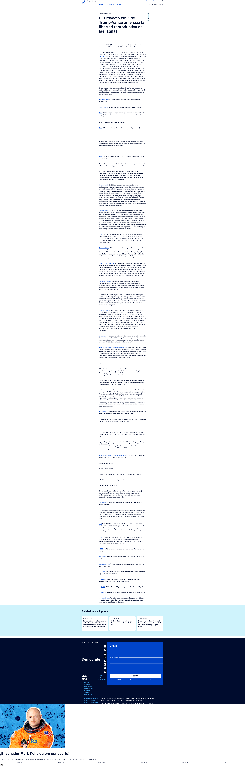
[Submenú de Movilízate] (114, 4)
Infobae (101, 537)
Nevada (103, 571)
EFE (100, 524)
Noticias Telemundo (105, 390)
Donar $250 (143, 763)
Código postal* (115, 657)
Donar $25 (20, 763)
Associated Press (104, 248)
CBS (100, 234)
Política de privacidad (151, 681)
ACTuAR (154, 4)
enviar (135, 676)
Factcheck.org (103, 310)
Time (100, 113)
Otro (225, 763)
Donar (94, 1)
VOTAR (148, 4)
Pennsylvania (105, 598)
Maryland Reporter (105, 281)
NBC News (102, 411)
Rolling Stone (103, 107)
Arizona (103, 579)
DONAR (161, 4)
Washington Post (104, 564)
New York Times (104, 99)
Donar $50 (61, 763)
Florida (103, 587)
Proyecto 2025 (103, 185)
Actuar (89, 1)
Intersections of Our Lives (107, 263)
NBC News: (102, 556)
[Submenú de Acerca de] (104, 4)
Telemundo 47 (103, 336)
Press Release (103, 37)
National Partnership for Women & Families (113, 347)
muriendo (102, 56)
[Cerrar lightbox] (1, 765)
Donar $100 (102, 763)
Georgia (103, 592)
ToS (157, 681)
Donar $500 (184, 763)
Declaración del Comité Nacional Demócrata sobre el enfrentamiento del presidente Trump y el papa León (150, 623)
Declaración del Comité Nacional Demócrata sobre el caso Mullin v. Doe (122, 623)
